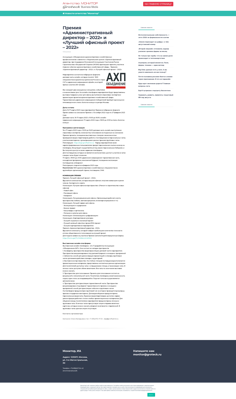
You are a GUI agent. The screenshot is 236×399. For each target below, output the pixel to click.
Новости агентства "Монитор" (82, 13)
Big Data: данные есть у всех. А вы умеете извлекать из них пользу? (152, 71)
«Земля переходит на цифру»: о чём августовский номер (153, 43)
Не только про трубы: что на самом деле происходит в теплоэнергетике (155, 57)
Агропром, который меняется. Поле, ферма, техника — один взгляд (153, 64)
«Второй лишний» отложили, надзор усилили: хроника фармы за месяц (153, 50)
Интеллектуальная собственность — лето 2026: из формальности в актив (153, 36)
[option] (94, 324)
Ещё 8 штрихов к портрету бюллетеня (154, 90)
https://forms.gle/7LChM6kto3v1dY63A (77, 238)
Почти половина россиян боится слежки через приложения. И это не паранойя (155, 78)
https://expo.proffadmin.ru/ (84, 143)
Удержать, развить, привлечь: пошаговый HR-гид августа (155, 96)
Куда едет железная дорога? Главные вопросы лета (154, 85)
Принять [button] (151, 394)
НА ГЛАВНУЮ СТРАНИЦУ (158, 4)
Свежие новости (146, 27)
